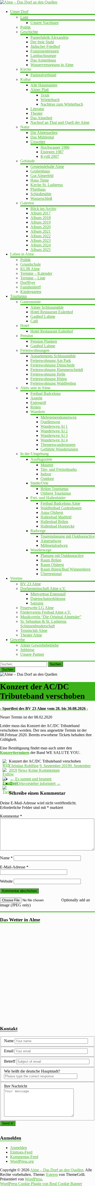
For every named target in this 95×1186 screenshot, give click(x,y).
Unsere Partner (32, 654)
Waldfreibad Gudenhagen (61, 508)
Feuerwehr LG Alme (37, 608)
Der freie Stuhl (42, 42)
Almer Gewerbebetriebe (39, 645)
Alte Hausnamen (43, 85)
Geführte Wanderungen (59, 449)
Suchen (55, 664)
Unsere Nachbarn (44, 23)
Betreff (9, 1061)
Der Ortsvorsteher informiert (35, 783)
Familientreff (30, 287)
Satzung (36, 603)
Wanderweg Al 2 (54, 431)
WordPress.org (22, 1161)
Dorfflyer (27, 282)
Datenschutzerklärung (47, 598)
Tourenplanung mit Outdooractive (68, 536)
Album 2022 (40, 236)
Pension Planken (43, 341)
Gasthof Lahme (42, 316)
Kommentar (11, 816)
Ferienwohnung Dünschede (52, 365)
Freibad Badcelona (45, 393)
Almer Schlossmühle (47, 307)
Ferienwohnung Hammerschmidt (56, 369)
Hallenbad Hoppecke (57, 526)
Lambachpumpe (43, 55)
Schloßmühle (40, 194)
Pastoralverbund (43, 75)
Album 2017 (40, 213)
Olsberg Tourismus (56, 493)
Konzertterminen (14, 752)
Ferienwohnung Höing (48, 379)
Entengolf (38, 402)
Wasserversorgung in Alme (51, 65)
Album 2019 (40, 222)
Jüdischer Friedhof (45, 46)
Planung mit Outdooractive (62, 555)
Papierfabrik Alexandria (49, 37)
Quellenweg (50, 422)
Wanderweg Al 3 (54, 435)
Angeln (36, 398)
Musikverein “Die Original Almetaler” (50, 617)
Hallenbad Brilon (54, 521)
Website (6, 881)
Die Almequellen (44, 132)
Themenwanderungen (58, 444)
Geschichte (29, 32)
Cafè (34, 321)
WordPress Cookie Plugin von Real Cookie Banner (41, 1183)
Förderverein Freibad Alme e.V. (45, 612)
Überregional (51, 574)
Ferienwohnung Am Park (50, 360)
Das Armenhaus (43, 60)
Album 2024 (40, 245)
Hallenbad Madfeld (56, 517)
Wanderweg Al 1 (54, 426)
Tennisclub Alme (33, 630)
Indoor (46, 474)
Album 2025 (40, 249)
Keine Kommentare (44, 770)
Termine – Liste (32, 278)
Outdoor (47, 478)
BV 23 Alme (30, 584)
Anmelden (18, 1147)
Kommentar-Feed (24, 1157)
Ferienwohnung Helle (47, 374)
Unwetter (37, 142)
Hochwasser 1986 (55, 147)
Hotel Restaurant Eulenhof (51, 312)
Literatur (37, 109)
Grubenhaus (40, 171)
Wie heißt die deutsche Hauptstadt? (32, 1071)
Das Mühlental (42, 137)
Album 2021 (40, 231)
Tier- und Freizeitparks (59, 469)
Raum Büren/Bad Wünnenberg (65, 569)
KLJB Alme (30, 269)
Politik (25, 27)
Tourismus (18, 296)
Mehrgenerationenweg (59, 417)
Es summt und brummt (30, 779)
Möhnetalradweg (54, 545)
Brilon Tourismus (54, 489)
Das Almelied (41, 118)
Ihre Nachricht (15, 1086)
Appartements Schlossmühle (53, 356)
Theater (36, 113)
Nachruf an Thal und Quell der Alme (59, 122)
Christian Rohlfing (24, 766)
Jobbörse (27, 650)
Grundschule (30, 264)
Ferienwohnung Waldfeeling (53, 383)
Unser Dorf (19, 11)
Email (9, 1051)
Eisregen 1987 (52, 152)
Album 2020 (40, 227)
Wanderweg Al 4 (54, 440)
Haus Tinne (39, 180)
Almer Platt (39, 89)
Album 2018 (40, 218)
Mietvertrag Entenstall (48, 594)
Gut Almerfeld (41, 175)
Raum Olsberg (52, 564)
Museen (47, 465)
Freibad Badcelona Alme (60, 503)
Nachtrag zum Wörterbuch (62, 104)
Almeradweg (51, 541)
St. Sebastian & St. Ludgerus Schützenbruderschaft (43, 623)
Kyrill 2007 (50, 156)
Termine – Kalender (36, 273)
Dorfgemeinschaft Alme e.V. (43, 588)
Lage (24, 17)
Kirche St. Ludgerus (46, 185)
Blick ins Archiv (43, 208)
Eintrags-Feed (21, 1152)
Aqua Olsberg (52, 512)
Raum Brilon (51, 560)
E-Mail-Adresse (14, 867)
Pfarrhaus (38, 189)
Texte (45, 95)
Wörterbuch (50, 100)
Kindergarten (30, 291)
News (22, 770)
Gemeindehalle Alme (47, 166)
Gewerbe (17, 639)
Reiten (35, 407)
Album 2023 (40, 240)
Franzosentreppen (44, 51)
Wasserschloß (41, 198)
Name (6, 858)
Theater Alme (31, 635)
